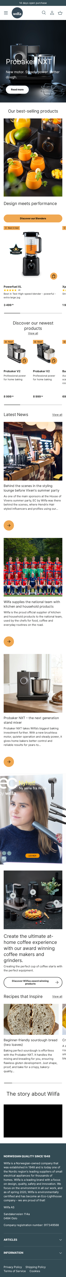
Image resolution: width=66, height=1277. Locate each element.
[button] (60, 13)
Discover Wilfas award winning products (30, 982)
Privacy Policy (13, 1267)
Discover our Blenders (33, 218)
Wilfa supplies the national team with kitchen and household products (32, 604)
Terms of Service (15, 1271)
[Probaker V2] (16, 353)
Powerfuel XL (13, 286)
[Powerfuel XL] (31, 253)
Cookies (35, 1271)
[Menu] (6, 13)
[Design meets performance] (33, 157)
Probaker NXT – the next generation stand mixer (31, 720)
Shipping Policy (35, 1267)
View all (33, 333)
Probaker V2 (12, 371)
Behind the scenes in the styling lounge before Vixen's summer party (31, 488)
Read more (17, 89)
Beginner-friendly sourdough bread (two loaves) (30, 1042)
